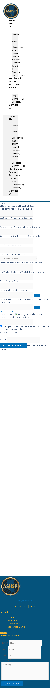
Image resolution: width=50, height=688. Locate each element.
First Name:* (6, 208)
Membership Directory (18, 100)
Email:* (3, 281)
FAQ (14, 95)
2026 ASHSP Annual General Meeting (16, 56)
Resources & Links (14, 86)
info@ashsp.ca (25, 600)
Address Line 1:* (8, 227)
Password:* (5, 290)
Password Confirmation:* (12, 299)
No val (3, 339)
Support (13, 172)
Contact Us (13, 107)
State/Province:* (8, 262)
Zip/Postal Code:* (9, 272)
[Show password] (37, 295)
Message (6, 660)
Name (4, 643)
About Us (12, 25)
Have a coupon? (8, 311)
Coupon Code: (7, 314)
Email (4, 655)
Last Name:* (6, 218)
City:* (3, 245)
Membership (15, 169)
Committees (18, 165)
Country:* (5, 254)
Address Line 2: (7, 236)
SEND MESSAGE (12, 684)
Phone (4, 649)
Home (12, 116)
